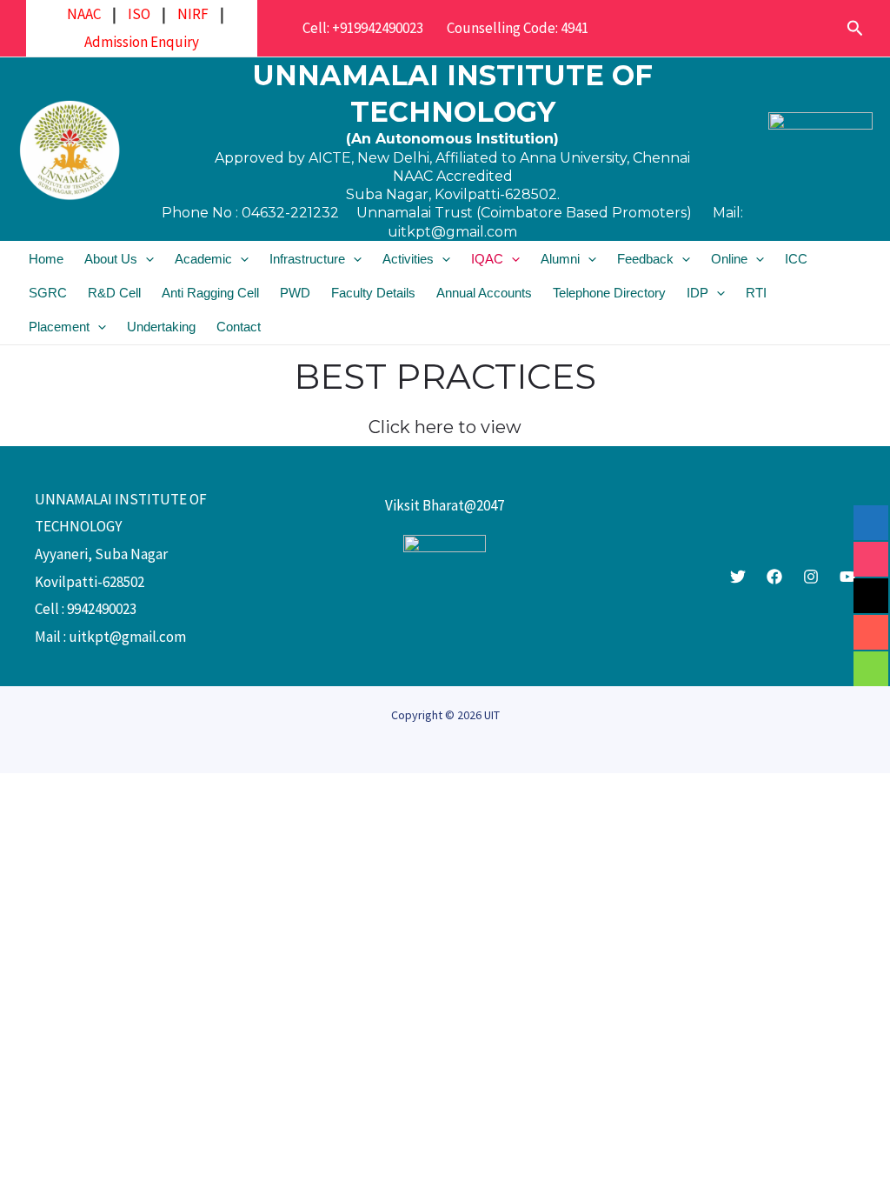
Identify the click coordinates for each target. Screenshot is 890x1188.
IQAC (487, 258)
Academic (203, 258)
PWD (295, 292)
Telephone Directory (609, 292)
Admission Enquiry (141, 41)
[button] (855, 29)
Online (729, 258)
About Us (110, 258)
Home (46, 258)
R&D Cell (114, 292)
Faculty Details (373, 292)
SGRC (48, 292)
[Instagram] (811, 576)
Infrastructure (307, 258)
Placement (59, 326)
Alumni (560, 258)
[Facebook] (774, 576)
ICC (796, 258)
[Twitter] (738, 576)
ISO (139, 13)
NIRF (193, 13)
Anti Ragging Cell (210, 292)
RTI (756, 292)
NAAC (84, 13)
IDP (697, 292)
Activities (408, 258)
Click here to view (445, 427)
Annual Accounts (484, 292)
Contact (238, 326)
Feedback (645, 258)
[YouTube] (847, 576)
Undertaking (161, 326)
